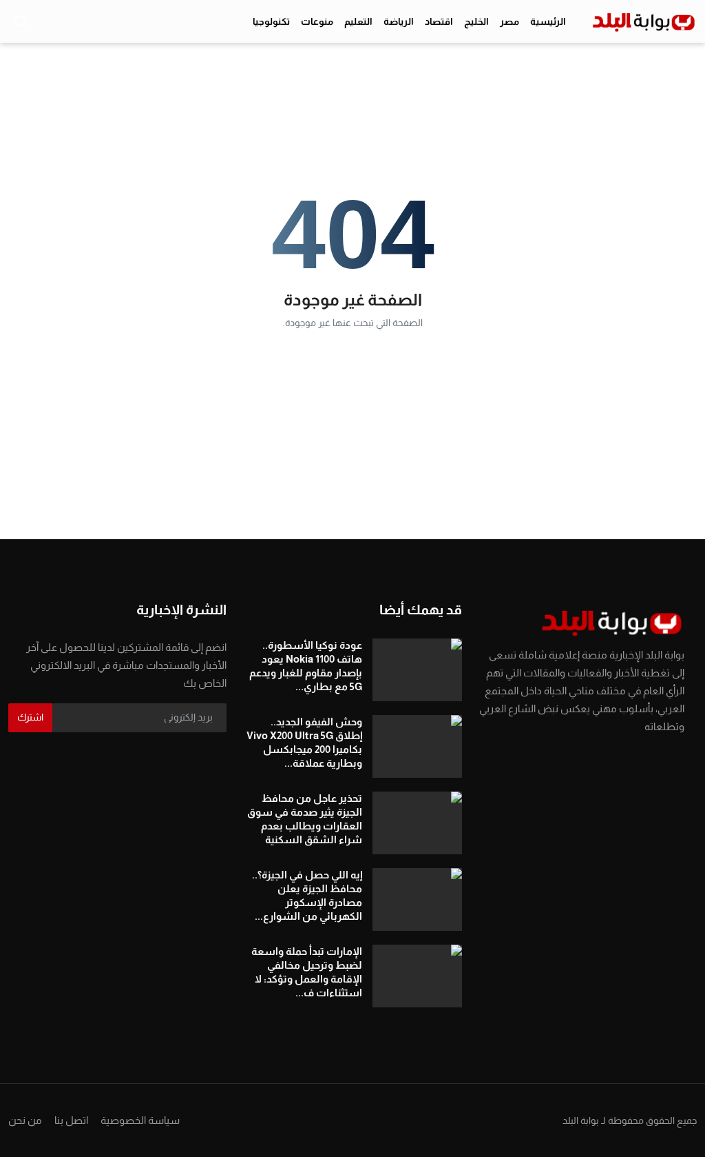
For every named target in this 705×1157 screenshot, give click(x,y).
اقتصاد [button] (439, 21)
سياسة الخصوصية (140, 1120)
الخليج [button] (476, 21)
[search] (20, 21)
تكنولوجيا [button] (271, 21)
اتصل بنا (71, 1120)
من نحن (25, 1120)
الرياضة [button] (398, 21)
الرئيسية (548, 21)
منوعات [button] (317, 21)
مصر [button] (509, 21)
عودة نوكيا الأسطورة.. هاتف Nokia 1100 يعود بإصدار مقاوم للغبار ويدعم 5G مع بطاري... (305, 665)
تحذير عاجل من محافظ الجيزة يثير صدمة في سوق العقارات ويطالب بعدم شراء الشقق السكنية (304, 818)
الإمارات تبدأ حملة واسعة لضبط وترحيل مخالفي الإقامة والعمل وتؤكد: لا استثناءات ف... (306, 971)
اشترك (30, 717)
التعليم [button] (358, 21)
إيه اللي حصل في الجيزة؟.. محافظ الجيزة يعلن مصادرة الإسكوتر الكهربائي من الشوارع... (306, 895)
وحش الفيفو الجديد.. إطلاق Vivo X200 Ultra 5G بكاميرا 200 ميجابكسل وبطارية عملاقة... (303, 742)
